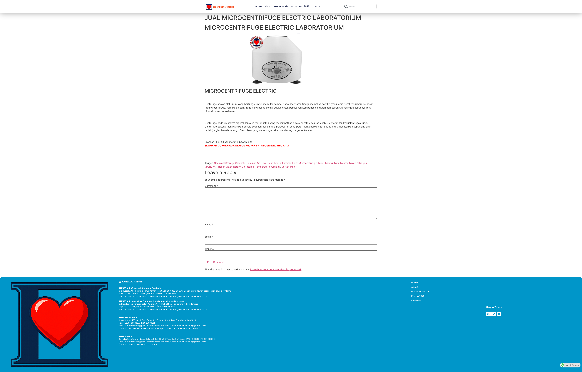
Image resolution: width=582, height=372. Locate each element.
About (268, 6)
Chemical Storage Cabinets (229, 163)
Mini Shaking (325, 163)
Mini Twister (341, 163)
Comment (211, 186)
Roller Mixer (225, 166)
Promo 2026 (302, 6)
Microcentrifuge (308, 163)
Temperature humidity (267, 166)
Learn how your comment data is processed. (275, 269)
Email (209, 236)
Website (209, 249)
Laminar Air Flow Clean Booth (264, 163)
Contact (317, 6)
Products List (281, 6)
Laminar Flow (289, 163)
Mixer (352, 163)
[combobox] (360, 6)
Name (209, 224)
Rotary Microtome (243, 166)
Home (258, 6)
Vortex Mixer (289, 166)
